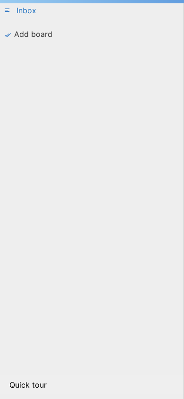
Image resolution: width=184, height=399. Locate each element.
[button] (92, 12)
